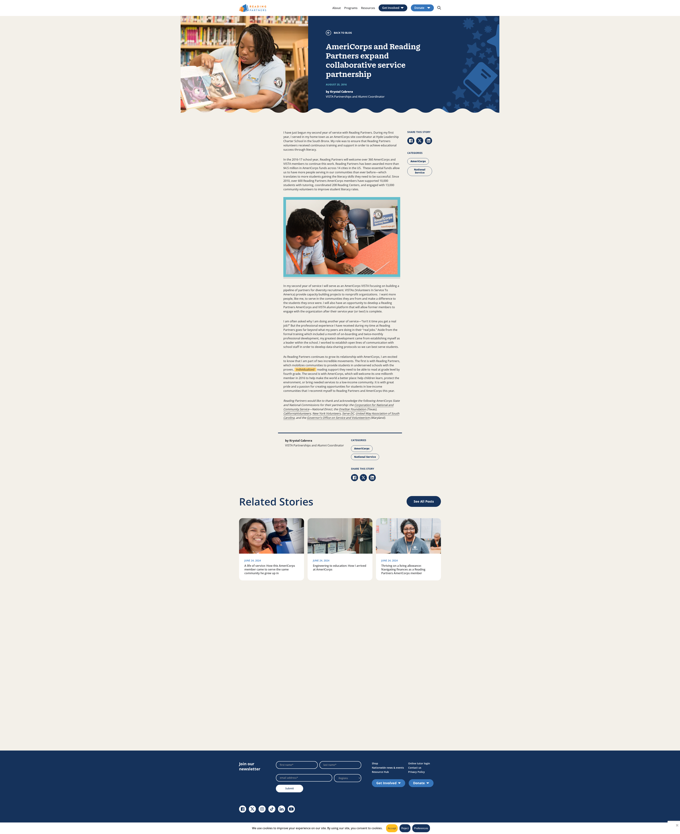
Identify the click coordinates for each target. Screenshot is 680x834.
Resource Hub (380, 772)
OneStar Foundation (352, 409)
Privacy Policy (416, 772)
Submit (289, 788)
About (336, 8)
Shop (375, 763)
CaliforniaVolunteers (297, 413)
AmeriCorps (418, 161)
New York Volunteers (326, 413)
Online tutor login (419, 763)
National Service (419, 171)
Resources (368, 8)
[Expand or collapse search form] (439, 8)
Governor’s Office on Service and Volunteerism (338, 418)
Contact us (414, 767)
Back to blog (343, 32)
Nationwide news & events (388, 767)
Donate (419, 8)
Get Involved (390, 8)
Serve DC (348, 413)
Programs (351, 8)
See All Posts (424, 501)
